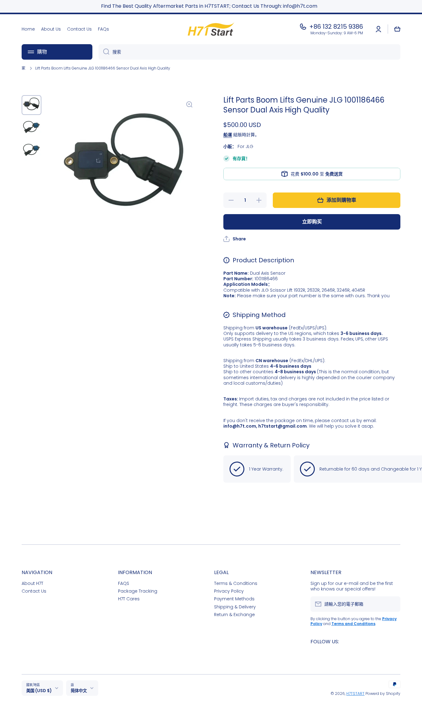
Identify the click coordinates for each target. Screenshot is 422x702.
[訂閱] (392, 604)
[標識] (211, 29)
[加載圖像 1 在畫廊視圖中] (31, 105)
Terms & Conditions (235, 583)
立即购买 (312, 221)
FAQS (123, 583)
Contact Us (34, 591)
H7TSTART (355, 693)
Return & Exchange (234, 614)
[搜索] (104, 52)
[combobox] (249, 52)
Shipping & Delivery (235, 607)
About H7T (32, 583)
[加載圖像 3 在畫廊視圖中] (31, 151)
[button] (397, 29)
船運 (227, 134)
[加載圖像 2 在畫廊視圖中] (31, 128)
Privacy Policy (229, 591)
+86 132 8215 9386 (336, 27)
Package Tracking (137, 591)
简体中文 (79, 691)
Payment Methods (234, 599)
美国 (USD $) (39, 691)
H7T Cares (129, 599)
